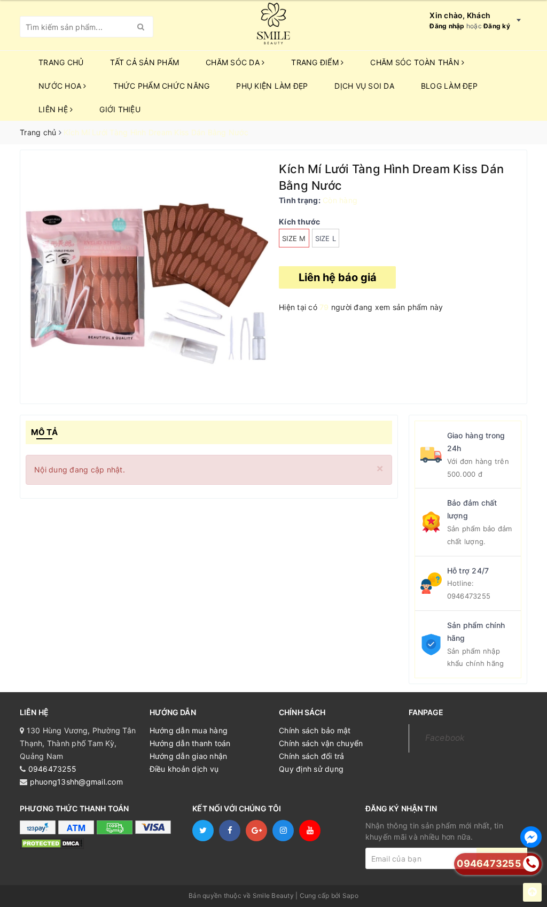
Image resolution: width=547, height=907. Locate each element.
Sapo (350, 896)
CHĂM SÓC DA (234, 62)
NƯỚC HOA (60, 85)
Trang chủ (60, 62)
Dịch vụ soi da (364, 85)
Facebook (445, 738)
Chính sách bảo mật (315, 730)
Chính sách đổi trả (312, 756)
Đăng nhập (446, 26)
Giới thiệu (119, 109)
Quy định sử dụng (311, 768)
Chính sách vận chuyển (321, 743)
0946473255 (469, 596)
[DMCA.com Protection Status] (52, 843)
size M (294, 238)
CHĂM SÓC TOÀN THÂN (416, 62)
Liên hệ (54, 109)
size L (326, 238)
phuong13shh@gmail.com (76, 781)
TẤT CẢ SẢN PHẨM (144, 62)
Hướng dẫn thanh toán (190, 743)
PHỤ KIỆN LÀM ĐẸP (272, 85)
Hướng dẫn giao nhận (189, 756)
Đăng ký (496, 26)
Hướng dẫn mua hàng (189, 730)
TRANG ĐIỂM (316, 62)
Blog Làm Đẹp (449, 85)
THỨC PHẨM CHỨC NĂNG (161, 85)
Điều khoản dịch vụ (184, 768)
